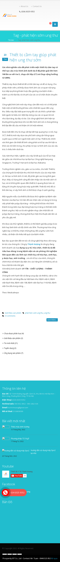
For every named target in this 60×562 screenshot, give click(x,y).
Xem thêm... (52, 320)
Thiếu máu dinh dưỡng (20, 427)
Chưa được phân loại (12, 333)
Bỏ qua (54, 558)
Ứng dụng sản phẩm (12, 353)
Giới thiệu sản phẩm (13, 313)
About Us (24, 6)
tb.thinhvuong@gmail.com (18, 407)
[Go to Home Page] (3, 40)
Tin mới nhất (9, 343)
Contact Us (37, 6)
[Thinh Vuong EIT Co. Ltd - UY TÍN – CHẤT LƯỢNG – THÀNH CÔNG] (10, 15)
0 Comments (10, 316)
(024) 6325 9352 (18, 400)
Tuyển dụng (9, 348)
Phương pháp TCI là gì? (20, 438)
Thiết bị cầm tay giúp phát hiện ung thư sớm (32, 57)
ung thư (47, 313)
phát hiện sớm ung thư (34, 313)
